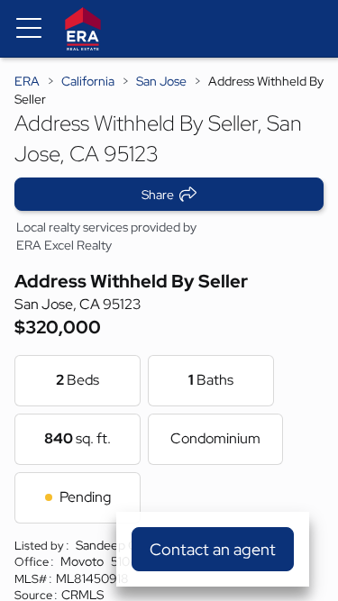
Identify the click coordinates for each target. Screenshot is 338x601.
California (87, 81)
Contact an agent (213, 549)
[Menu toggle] (28, 28)
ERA (27, 81)
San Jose (161, 81)
